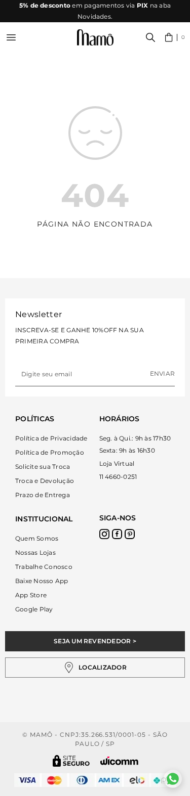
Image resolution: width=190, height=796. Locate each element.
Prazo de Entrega (42, 495)
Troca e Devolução (44, 480)
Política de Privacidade (51, 438)
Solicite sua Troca (42, 466)
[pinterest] (130, 534)
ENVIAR (162, 373)
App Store (31, 595)
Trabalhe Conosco (43, 566)
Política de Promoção (49, 452)
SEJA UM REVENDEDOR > (95, 641)
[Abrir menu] (11, 37)
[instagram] (104, 534)
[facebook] (117, 534)
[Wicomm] (119, 761)
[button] (175, 37)
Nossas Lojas (35, 552)
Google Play (34, 609)
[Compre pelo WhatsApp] (173, 779)
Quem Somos (36, 538)
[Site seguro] (71, 761)
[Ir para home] (95, 37)
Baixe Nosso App (41, 581)
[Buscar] (150, 37)
